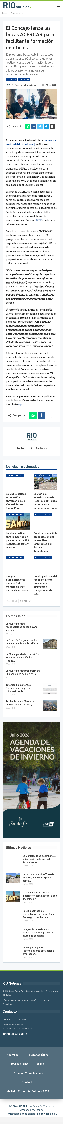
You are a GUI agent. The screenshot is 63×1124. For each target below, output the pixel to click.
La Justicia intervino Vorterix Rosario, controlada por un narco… (38, 877)
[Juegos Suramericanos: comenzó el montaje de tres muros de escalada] (18, 564)
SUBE (39, 220)
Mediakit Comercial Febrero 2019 (27, 1091)
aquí (20, 404)
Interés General (15, 475)
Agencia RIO (50, 1113)
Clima (40, 1064)
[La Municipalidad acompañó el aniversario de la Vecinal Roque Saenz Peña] (18, 482)
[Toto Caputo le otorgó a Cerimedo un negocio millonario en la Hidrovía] (50, 688)
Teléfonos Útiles (38, 1055)
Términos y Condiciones (27, 1073)
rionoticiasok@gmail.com (15, 1034)
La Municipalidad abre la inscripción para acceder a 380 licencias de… (40, 895)
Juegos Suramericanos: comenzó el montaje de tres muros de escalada (38, 932)
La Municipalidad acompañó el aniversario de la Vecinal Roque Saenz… (39, 859)
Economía (11, 79)
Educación (24, 79)
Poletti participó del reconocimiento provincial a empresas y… (38, 950)
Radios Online (19, 1064)
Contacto (27, 1082)
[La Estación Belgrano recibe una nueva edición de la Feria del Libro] (50, 644)
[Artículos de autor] (31, 436)
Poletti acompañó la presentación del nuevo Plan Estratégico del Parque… (38, 914)
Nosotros (13, 1055)
